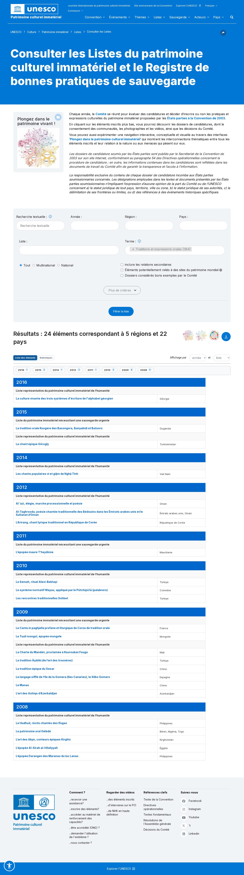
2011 (93, 370)
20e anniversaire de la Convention (153, 5)
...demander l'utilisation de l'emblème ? (83, 835)
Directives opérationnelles (153, 807)
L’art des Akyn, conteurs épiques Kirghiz (43, 739)
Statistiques (46, 357)
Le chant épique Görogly (32, 444)
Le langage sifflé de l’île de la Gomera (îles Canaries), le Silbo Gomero (63, 677)
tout (26, 265)
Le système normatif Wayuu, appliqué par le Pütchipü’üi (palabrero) (62, 590)
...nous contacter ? (80, 842)
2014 (58, 370)
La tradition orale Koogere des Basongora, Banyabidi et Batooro (59, 428)
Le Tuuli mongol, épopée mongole (39, 636)
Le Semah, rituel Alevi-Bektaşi (36, 581)
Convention (93, 17)
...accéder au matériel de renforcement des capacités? (84, 818)
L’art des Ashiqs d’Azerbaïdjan (36, 693)
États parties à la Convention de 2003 (196, 118)
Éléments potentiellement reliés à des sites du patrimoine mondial (172, 270)
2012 (76, 370)
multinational (45, 265)
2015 (41, 370)
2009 (128, 370)
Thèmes (140, 17)
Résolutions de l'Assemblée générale (157, 822)
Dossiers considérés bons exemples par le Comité (161, 275)
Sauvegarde (178, 17)
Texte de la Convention (158, 799)
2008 (146, 370)
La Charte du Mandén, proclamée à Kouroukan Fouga (52, 652)
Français (209, 5)
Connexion (74, 10)
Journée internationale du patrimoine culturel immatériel (99, 5)
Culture (31, 32)
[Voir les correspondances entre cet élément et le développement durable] (214, 335)
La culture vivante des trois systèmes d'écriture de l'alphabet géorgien (64, 398)
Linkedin (194, 833)
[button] (223, 35)
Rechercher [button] (230, 17)
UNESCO (16, 32)
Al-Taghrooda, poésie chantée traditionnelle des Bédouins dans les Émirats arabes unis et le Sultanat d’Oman (79, 513)
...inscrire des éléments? (84, 809)
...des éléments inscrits (120, 799)
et (209, 357)
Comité (101, 114)
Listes (158, 17)
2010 (110, 370)
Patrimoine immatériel (55, 32)
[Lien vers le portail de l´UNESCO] (36, 9)
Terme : (131, 241)
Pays (216, 17)
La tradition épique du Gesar (35, 668)
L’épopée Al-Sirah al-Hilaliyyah (37, 747)
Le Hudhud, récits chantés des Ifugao (41, 723)
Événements (118, 17)
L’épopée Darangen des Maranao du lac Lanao (47, 756)
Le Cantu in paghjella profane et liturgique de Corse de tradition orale (63, 628)
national (67, 265)
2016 (24, 370)
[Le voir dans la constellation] (188, 335)
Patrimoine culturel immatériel (36, 17)
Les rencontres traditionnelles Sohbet (42, 598)
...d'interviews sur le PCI (121, 805)
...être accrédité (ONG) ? (84, 827)
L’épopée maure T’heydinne (34, 552)
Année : (76, 217)
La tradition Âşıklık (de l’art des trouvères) (44, 660)
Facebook (195, 800)
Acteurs (200, 17)
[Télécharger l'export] (226, 338)
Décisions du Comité (156, 829)
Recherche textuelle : (32, 217)
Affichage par (178, 357)
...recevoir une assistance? (78, 801)
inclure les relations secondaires (148, 264)
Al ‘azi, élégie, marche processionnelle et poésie (49, 503)
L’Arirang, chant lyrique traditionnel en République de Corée (56, 522)
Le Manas (22, 685)
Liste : (23, 241)
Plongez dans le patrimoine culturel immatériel (105, 139)
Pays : (183, 217)
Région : (130, 217)
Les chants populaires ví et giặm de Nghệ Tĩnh (47, 473)
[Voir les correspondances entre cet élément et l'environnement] (201, 335)
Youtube (194, 817)
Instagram (195, 809)
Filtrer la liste (121, 311)
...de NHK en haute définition (118, 812)
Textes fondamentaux (157, 814)
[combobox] (95, 225)
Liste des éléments (25, 357)
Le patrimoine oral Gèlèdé (33, 731)
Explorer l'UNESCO (186, 5)
